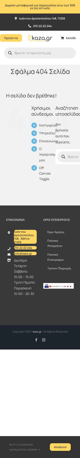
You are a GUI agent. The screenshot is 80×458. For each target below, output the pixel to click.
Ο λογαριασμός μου (49, 154)
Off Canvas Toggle (44, 173)
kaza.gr (37, 331)
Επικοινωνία (48, 141)
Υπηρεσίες (47, 133)
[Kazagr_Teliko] (40, 32)
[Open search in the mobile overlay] (40, 53)
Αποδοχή (60, 447)
